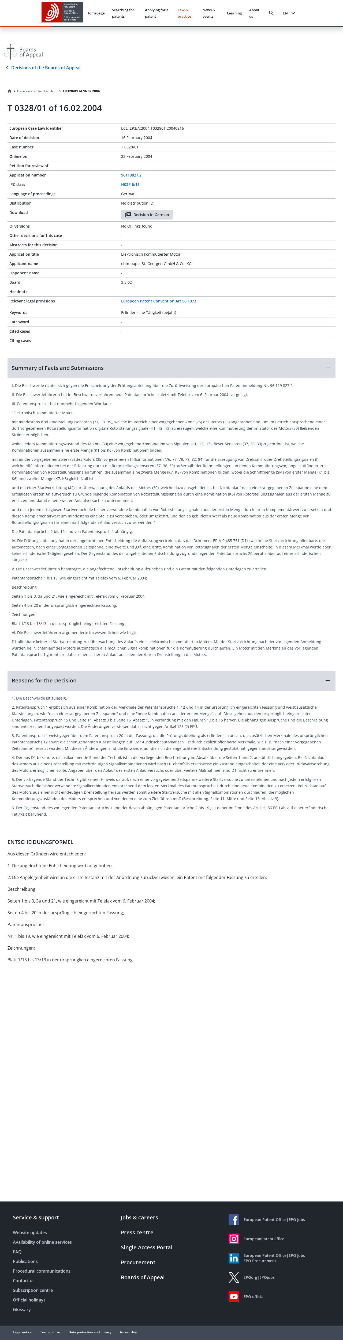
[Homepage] (10, 91)
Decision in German (151, 214)
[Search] (271, 13)
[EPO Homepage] (62, 13)
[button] (171, 368)
